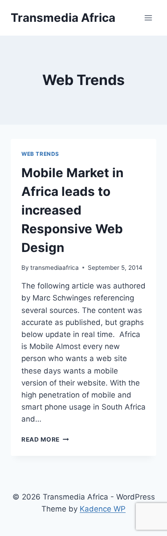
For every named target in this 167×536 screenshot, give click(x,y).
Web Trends (40, 153)
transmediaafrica (54, 267)
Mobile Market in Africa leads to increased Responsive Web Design (72, 210)
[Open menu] (148, 17)
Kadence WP (103, 508)
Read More (45, 439)
